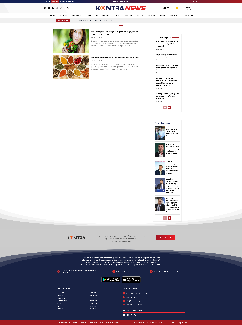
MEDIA (162, 15)
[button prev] (165, 107)
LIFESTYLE (93, 303)
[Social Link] (45, 8)
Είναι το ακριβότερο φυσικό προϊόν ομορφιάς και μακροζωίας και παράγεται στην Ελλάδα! (114, 32)
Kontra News (106, 262)
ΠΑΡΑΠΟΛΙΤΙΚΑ (92, 15)
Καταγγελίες (63, 2)
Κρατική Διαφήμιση (112, 322)
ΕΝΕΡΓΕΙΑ (128, 15)
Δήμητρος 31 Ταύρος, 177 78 (137, 293)
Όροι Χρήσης (83, 322)
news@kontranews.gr (134, 304)
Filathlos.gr (113, 264)
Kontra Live (55, 2)
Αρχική (48, 2)
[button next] (169, 107)
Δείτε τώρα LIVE (165, 238)
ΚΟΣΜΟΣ (140, 15)
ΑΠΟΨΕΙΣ (93, 309)
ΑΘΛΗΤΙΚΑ (151, 15)
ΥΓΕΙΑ (118, 15)
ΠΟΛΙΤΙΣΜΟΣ (174, 15)
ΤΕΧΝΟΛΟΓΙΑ (94, 306)
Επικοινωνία (71, 2)
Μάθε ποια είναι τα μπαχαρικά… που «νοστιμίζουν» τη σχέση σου (115, 57)
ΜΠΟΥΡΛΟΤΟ (77, 15)
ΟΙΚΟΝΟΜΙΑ (106, 15)
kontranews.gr (108, 258)
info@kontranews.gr (133, 301)
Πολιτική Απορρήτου (97, 322)
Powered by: (177, 322)
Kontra (146, 260)
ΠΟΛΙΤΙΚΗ (51, 15)
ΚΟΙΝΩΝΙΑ (64, 15)
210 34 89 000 (131, 297)
